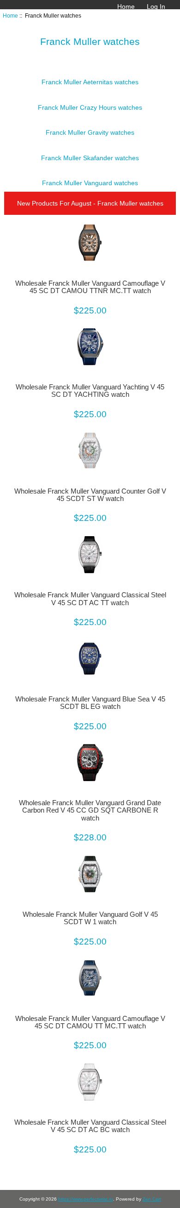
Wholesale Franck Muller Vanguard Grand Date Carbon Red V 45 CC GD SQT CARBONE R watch (90, 810)
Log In (156, 6)
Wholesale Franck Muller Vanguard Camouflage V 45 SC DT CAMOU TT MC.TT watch (90, 1022)
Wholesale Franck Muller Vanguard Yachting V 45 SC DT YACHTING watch (90, 390)
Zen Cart (152, 1199)
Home (126, 6)
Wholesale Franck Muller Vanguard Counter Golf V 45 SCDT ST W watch (90, 495)
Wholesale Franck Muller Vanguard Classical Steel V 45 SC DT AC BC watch (90, 1126)
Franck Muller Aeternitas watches (90, 82)
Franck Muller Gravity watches (90, 132)
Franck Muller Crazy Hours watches (90, 107)
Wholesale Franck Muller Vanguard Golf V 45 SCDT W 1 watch (90, 918)
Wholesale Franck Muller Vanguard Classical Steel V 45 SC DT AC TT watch (90, 598)
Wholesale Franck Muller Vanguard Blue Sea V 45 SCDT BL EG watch (90, 702)
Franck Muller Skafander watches (90, 158)
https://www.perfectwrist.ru (85, 1199)
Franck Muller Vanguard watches (90, 183)
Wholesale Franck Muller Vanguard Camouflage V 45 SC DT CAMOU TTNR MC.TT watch (90, 287)
